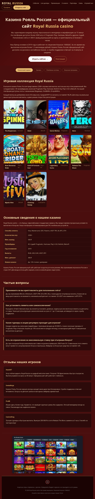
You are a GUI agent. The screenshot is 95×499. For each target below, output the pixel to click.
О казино (65, 3)
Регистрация (60, 59)
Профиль (7, 7)
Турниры (38, 70)
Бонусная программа (70, 70)
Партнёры (73, 3)
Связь (81, 3)
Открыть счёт (21, 7)
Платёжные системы (52, 70)
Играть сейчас (40, 59)
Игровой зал (88, 3)
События (36, 3)
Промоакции (55, 3)
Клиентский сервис (24, 70)
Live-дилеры (45, 3)
